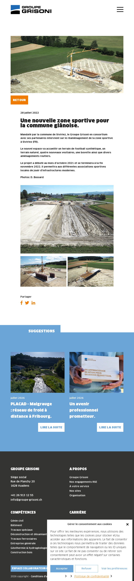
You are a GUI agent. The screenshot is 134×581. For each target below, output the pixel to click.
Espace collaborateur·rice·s (33, 568)
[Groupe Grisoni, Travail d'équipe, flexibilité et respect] (31, 9)
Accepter (62, 568)
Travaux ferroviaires (24, 538)
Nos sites (75, 490)
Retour (19, 100)
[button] (127, 524)
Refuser (87, 568)
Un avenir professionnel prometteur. (83, 410)
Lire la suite (51, 427)
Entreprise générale (23, 543)
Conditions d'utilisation (44, 576)
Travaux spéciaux (22, 529)
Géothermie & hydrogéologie (29, 548)
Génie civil (17, 520)
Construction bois (21, 552)
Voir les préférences (114, 568)
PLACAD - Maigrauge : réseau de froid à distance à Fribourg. (31, 410)
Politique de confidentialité (91, 576)
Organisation (77, 495)
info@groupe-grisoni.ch (26, 499)
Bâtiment (16, 525)
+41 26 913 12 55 (22, 495)
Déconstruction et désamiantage (31, 534)
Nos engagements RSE (83, 481)
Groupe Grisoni (78, 477)
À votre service (79, 486)
